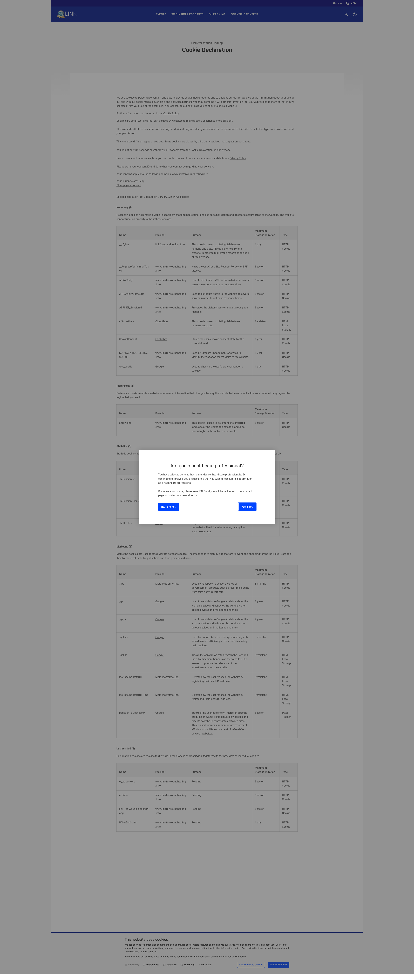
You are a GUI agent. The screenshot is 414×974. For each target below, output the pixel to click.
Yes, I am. (247, 506)
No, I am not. (168, 506)
